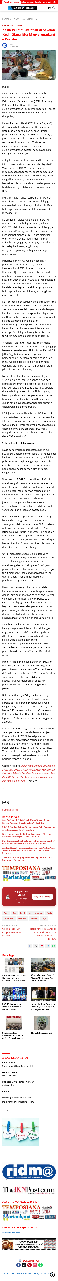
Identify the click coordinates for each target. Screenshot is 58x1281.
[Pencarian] (54, 8)
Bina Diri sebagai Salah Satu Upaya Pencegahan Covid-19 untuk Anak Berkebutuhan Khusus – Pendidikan (28, 842)
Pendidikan (9, 918)
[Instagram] (35, 1265)
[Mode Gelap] (49, 8)
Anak (6, 913)
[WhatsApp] (40, 1265)
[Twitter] (24, 1265)
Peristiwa (22, 918)
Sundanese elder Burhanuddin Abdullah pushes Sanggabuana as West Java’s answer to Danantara (12, 1036)
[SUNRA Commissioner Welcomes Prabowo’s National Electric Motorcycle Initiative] (14, 994)
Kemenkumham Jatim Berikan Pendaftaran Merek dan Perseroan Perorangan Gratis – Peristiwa (27, 835)
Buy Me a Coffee (42, 896)
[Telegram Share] (47, 946)
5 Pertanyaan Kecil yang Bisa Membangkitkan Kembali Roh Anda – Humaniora (27, 858)
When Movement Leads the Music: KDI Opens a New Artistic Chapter (43, 978)
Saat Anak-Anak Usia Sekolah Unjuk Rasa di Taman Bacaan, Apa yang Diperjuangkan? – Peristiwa (26, 821)
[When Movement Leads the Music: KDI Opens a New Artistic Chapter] (43, 965)
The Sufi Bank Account (41, 1033)
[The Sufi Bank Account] (43, 1023)
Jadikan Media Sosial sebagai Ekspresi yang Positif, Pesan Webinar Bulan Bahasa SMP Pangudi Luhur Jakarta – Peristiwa (28, 850)
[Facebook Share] (30, 946)
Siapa (43, 918)
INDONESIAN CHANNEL (13, 25)
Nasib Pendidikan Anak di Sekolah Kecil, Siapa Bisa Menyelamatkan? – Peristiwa (43, 932)
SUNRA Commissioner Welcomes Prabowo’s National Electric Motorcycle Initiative (12, 1007)
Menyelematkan (36, 913)
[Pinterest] (29, 1265)
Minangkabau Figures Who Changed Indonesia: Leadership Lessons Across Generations (14, 978)
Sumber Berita (10, 809)
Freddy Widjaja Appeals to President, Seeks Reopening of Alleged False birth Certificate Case (43, 1007)
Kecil (22, 913)
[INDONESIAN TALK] (22, 8)
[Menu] (4, 7)
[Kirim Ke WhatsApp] (53, 946)
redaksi (11, 44)
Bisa (14, 913)
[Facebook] (18, 1265)
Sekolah (33, 918)
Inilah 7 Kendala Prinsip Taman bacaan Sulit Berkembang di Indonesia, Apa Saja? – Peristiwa (28, 828)
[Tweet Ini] (35, 946)
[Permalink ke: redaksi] (4, 45)
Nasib (49, 913)
